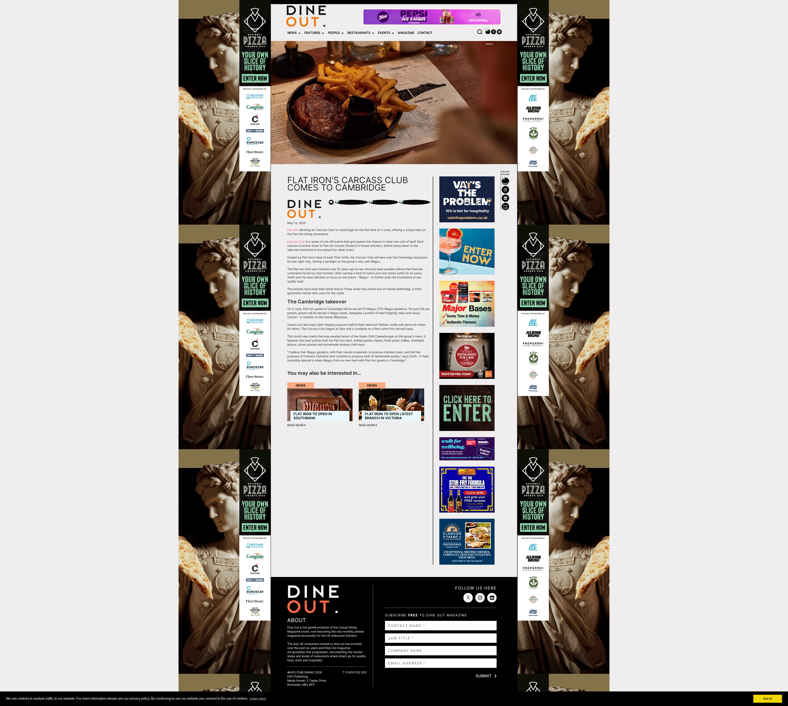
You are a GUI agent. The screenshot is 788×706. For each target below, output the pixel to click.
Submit (483, 676)
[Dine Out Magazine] (306, 17)
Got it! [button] (767, 698)
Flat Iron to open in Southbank (312, 416)
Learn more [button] (258, 698)
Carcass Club (296, 241)
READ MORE (296, 425)
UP (505, 207)
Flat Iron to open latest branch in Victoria (389, 416)
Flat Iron (292, 230)
